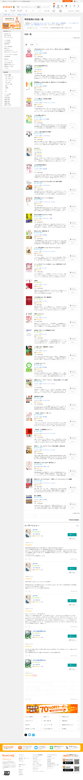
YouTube (21, 773)
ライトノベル (8, 80)
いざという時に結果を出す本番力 (42, 132)
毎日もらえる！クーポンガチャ (11, 52)
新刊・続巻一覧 (7, 35)
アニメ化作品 (7, 40)
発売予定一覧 (7, 34)
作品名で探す (7, 97)
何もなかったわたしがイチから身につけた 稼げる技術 (48, 181)
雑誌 (6, 86)
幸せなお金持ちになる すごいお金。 (43, 214)
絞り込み (18, 7)
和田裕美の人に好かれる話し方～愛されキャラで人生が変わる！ (50, 82)
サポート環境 (36, 763)
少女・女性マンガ (19, 11)
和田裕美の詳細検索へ (74, 520)
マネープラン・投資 (47, 218)
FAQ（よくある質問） (37, 764)
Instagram (21, 769)
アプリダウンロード (37, 759)
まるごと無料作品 (8, 46)
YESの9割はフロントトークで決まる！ (44, 198)
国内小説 (39, 69)
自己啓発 (45, 53)
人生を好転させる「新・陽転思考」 (43, 297)
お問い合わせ (36, 768)
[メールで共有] (29, 735)
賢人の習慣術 (37, 495)
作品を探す (35, 758)
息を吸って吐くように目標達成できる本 (44, 330)
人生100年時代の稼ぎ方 (40, 165)
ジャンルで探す (7, 94)
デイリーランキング (8, 37)
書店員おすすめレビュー (9, 64)
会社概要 (49, 756)
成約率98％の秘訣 (39, 396)
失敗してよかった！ (39, 314)
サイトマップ (50, 768)
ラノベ (40, 10)
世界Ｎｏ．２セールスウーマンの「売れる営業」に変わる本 (49, 446)
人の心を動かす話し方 (40, 115)
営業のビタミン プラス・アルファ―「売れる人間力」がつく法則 (51, 380)
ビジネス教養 (46, 119)
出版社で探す (7, 103)
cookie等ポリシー (51, 766)
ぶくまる (6, 68)
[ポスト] (25, 735)
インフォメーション (37, 766)
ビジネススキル (46, 135)
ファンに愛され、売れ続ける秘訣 (42, 98)
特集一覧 (6, 59)
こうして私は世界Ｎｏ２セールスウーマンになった (47, 247)
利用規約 (49, 761)
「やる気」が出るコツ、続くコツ (42, 413)
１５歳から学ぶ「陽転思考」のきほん (44, 347)
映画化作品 (6, 43)
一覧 (78, 525)
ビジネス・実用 (8, 84)
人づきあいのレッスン (40, 363)
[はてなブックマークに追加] (33, 736)
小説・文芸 (46, 10)
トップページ (22, 756)
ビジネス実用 (54, 11)
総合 (6, 10)
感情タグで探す (7, 105)
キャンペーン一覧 (8, 61)
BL (26, 11)
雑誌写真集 (60, 11)
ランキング (21, 761)
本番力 (36, 280)
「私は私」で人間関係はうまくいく (43, 429)
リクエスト (35, 769)
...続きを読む (36, 695)
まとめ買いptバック (8, 50)
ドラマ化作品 (7, 42)
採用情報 (49, 759)
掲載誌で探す (7, 101)
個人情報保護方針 (51, 763)
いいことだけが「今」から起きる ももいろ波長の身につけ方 (50, 264)
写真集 (6, 87)
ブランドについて (51, 758)
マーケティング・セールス (49, 102)
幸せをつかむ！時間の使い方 (41, 231)
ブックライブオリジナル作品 (10, 54)
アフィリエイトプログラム (38, 771)
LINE (20, 766)
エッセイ (45, 268)
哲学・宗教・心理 (45, 466)
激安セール (6, 48)
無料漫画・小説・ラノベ (24, 758)
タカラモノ (37, 148)
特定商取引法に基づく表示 (53, 764)
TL (33, 10)
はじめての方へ (71, 11)
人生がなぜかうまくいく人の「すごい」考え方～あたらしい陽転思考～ (50, 23)
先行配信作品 (7, 56)
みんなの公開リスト (8, 62)
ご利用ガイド (77, 11)
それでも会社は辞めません (41, 65)
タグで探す (6, 95)
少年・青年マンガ (12, 11)
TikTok (20, 771)
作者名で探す (7, 99)
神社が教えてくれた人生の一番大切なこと (45, 462)
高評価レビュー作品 (8, 66)
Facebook (21, 774)
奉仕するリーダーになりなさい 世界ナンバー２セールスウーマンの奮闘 (53, 479)
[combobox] (28, 7)
